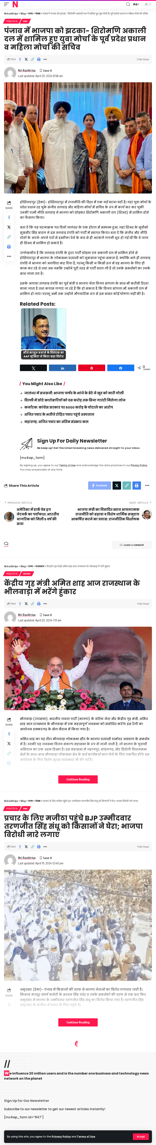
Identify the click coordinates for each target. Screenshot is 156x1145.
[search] (128, 4)
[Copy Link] (32, 59)
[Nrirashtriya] (15, 4)
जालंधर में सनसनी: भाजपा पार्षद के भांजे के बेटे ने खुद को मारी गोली (74, 393)
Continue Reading (78, 779)
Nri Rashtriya (27, 70)
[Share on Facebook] (20, 59)
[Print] (39, 59)
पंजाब (25, 21)
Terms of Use (86, 1136)
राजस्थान (27, 573)
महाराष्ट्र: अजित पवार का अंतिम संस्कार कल (56, 422)
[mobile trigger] (7, 4)
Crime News (13, 1051)
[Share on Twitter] (26, 59)
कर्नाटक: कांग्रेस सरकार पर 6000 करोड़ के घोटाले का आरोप (68, 407)
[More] (45, 59)
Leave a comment (134, 544)
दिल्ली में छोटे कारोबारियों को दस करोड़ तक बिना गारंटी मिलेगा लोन (75, 400)
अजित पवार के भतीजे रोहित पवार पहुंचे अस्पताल (59, 414)
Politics (12, 21)
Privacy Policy (61, 1136)
